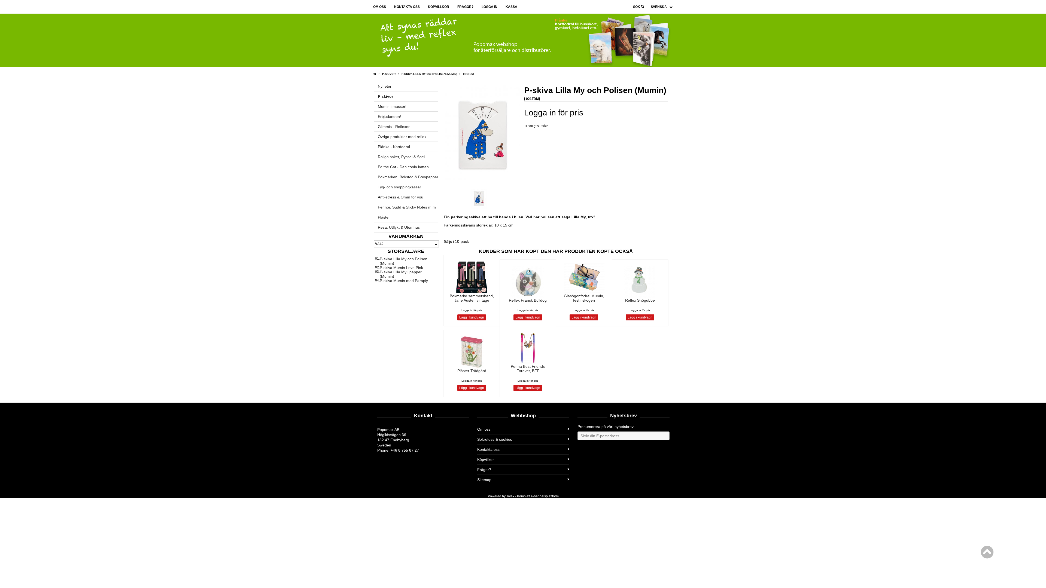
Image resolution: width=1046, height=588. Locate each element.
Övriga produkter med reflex (402, 136)
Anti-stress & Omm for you (400, 197)
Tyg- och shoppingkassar (399, 187)
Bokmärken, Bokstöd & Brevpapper (408, 177)
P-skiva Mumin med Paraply (404, 280)
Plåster (384, 217)
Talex (510, 496)
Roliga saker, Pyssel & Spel (401, 157)
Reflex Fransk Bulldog (528, 300)
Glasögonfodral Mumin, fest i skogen (584, 298)
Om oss (379, 7)
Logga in (489, 7)
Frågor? (465, 7)
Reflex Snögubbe (640, 300)
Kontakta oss (407, 7)
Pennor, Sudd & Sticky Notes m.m (407, 207)
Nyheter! (385, 86)
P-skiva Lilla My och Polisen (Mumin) (429, 73)
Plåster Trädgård (471, 371)
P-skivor (389, 73)
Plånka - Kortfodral (394, 147)
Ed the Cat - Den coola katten (403, 167)
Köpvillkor (438, 7)
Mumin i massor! (392, 106)
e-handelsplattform (545, 496)
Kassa (511, 7)
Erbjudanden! (389, 116)
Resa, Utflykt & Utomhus (399, 227)
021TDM (468, 73)
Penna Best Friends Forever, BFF (528, 368)
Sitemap (484, 479)
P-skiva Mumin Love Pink (401, 267)
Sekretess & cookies (494, 439)
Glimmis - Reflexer (394, 126)
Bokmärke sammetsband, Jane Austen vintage (472, 298)
